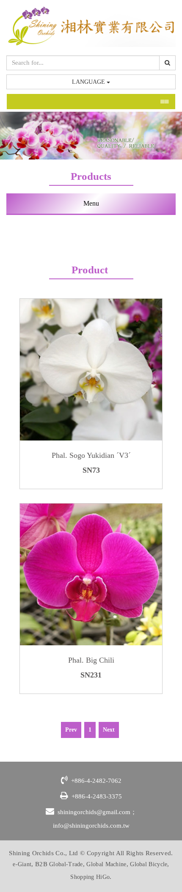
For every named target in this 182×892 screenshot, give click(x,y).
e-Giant (22, 864)
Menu (91, 203)
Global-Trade (66, 864)
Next (109, 730)
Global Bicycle (148, 864)
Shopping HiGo (90, 877)
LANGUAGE (89, 82)
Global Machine (106, 864)
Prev (71, 730)
